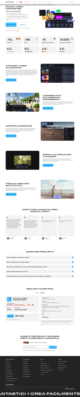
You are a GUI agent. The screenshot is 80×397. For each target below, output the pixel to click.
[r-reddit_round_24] (73, 389)
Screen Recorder (9, 372)
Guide (42, 361)
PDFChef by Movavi (9, 374)
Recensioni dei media (62, 365)
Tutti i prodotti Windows (10, 380)
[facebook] (65, 389)
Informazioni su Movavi (62, 361)
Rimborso (42, 374)
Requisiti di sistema (44, 367)
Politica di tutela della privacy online (11, 386)
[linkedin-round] (69, 389)
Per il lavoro (60, 370)
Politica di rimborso (54, 386)
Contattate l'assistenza (45, 365)
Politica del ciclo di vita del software (33, 386)
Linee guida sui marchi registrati (63, 386)
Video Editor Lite (9, 370)
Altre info (68, 322)
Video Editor (8, 367)
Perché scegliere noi (62, 367)
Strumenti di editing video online (12, 378)
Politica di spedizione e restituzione (45, 386)
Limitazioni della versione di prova (47, 370)
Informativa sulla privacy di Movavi (50, 350)
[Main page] (10, 2)
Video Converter (9, 365)
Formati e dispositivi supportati (13, 319)
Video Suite (8, 361)
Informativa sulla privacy (50, 4)
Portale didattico (44, 363)
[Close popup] (73, 4)
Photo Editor (8, 363)
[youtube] (71, 389)
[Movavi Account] (70, 1)
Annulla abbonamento (45, 372)
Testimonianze (61, 363)
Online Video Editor (9, 376)
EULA (25, 386)
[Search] (68, 1)
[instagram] (67, 389)
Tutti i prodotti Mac (26, 376)
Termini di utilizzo (20, 386)
